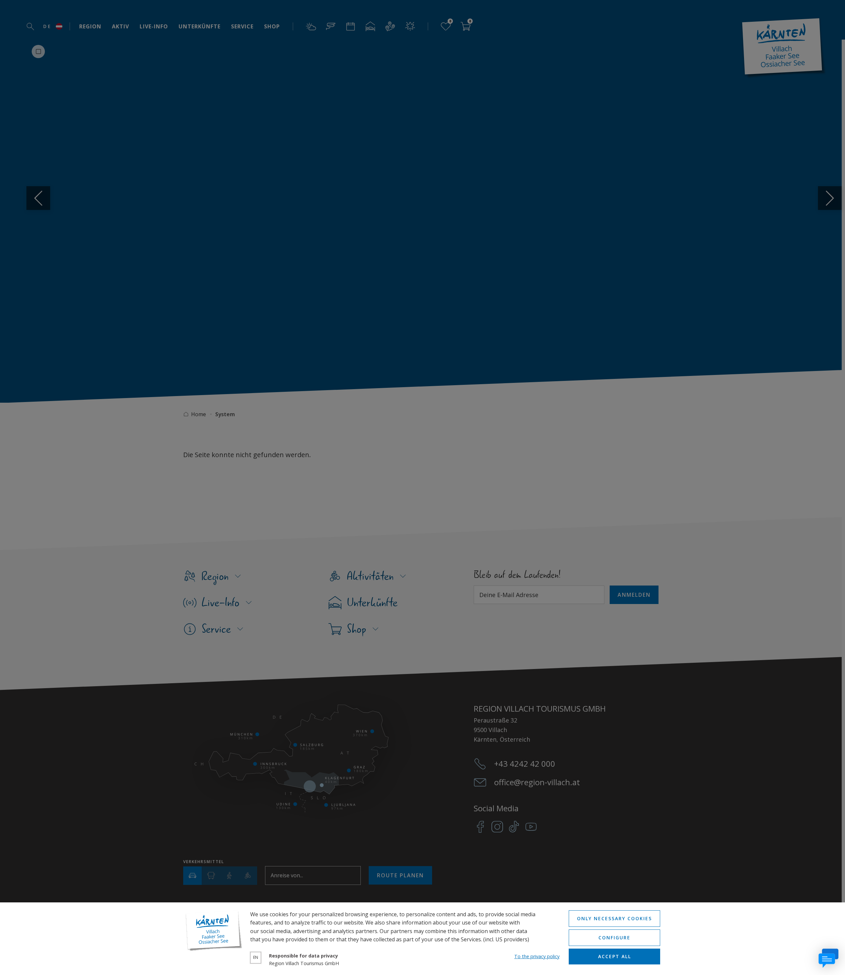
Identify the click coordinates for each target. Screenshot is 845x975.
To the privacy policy (536, 956)
